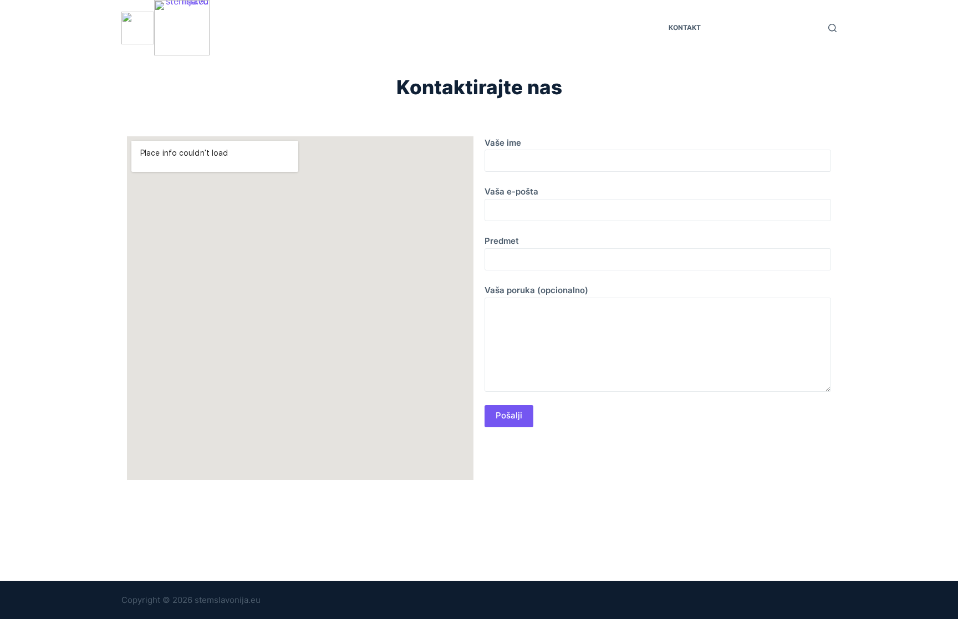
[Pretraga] (832, 28)
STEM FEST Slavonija (344, 27)
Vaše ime (503, 142)
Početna (273, 27)
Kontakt (685, 27)
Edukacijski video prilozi (555, 27)
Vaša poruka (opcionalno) (536, 290)
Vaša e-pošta (511, 191)
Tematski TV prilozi (445, 27)
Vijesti (640, 27)
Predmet (502, 241)
